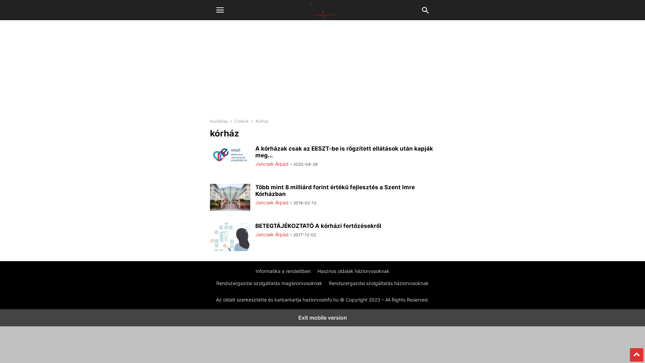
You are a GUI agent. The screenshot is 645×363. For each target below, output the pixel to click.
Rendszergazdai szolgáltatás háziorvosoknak (379, 283)
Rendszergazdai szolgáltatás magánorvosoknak (269, 283)
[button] (220, 10)
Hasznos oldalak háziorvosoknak (353, 271)
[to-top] (636, 352)
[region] (322, 72)
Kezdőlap (219, 121)
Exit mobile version (322, 317)
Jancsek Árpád (272, 164)
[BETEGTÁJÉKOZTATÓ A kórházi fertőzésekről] (230, 248)
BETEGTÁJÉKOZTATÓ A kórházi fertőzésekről (318, 226)
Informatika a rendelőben (283, 271)
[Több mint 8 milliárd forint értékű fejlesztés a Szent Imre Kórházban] (230, 197)
